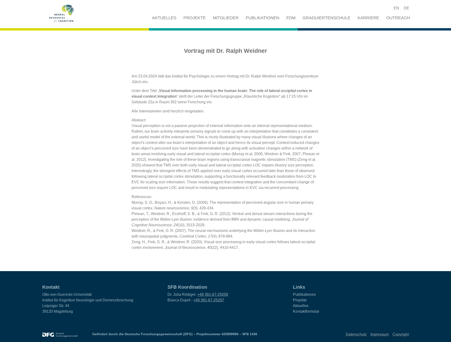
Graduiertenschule (326, 17)
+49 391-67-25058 (212, 294)
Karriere (368, 17)
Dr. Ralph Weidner (261, 76)
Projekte (194, 17)
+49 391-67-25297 (208, 300)
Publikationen (262, 17)
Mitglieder (226, 17)
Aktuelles (164, 17)
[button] (379, 8)
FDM (290, 17)
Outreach (398, 17)
